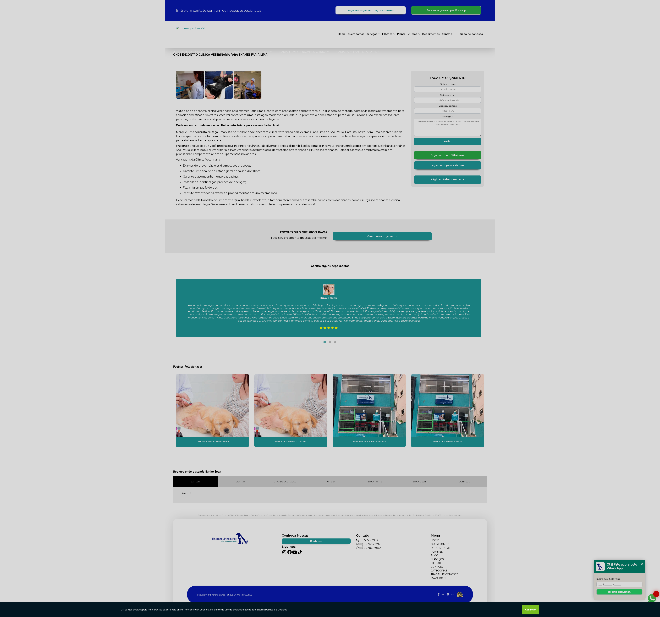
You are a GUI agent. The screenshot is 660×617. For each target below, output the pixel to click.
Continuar (530, 609)
